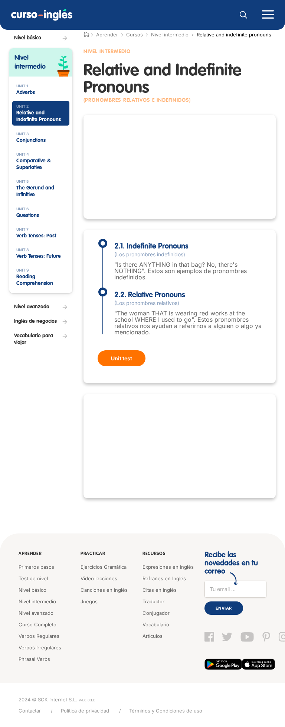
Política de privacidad (85, 711)
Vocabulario (155, 624)
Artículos (152, 636)
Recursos (154, 554)
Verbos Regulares (39, 636)
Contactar (30, 711)
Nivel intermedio (170, 35)
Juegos (89, 601)
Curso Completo (37, 624)
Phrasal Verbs (34, 659)
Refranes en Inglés (164, 578)
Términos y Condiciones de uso (165, 711)
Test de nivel (33, 578)
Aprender (30, 554)
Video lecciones (99, 578)
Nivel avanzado (36, 613)
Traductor (153, 601)
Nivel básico (32, 590)
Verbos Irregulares (40, 647)
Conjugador (156, 613)
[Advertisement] (179, 167)
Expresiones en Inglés (168, 567)
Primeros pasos (36, 567)
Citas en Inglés (159, 590)
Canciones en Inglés (104, 590)
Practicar (93, 554)
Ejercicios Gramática (104, 567)
